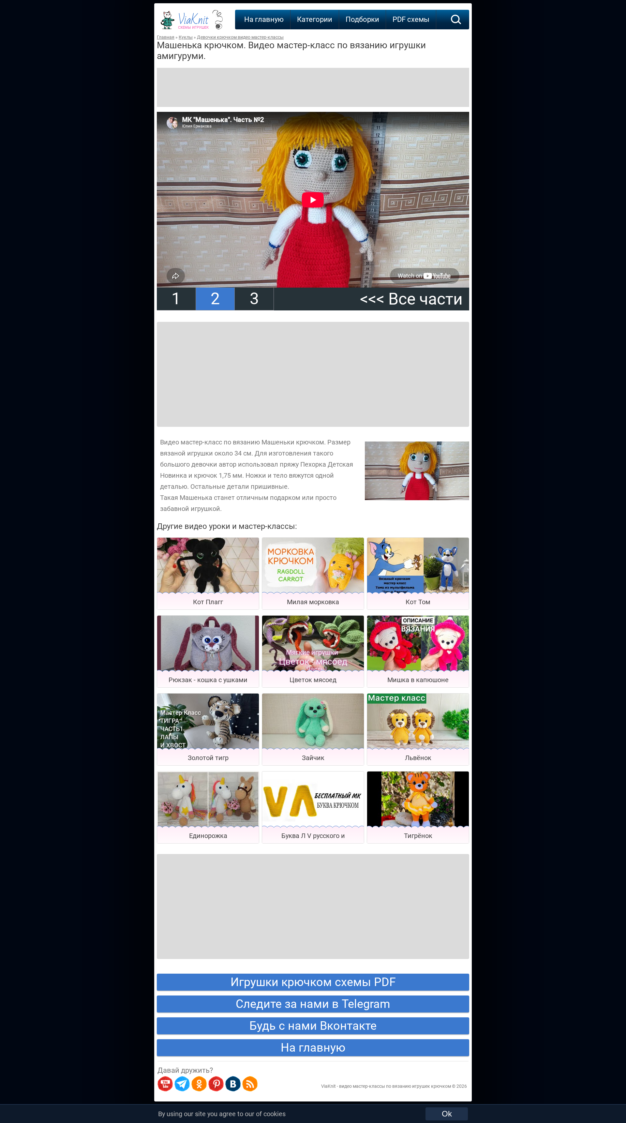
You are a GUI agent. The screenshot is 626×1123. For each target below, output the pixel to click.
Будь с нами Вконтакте (313, 1026)
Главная (165, 37)
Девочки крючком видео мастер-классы (240, 37)
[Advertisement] (313, 87)
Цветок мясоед (313, 680)
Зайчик (313, 758)
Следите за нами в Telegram (313, 1004)
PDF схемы (411, 19)
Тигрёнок (418, 836)
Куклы (186, 37)
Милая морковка (313, 602)
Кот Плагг (208, 602)
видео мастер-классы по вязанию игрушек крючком (395, 1086)
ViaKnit (193, 23)
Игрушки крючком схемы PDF (313, 982)
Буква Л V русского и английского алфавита (313, 837)
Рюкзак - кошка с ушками (208, 680)
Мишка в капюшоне (418, 680)
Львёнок (418, 758)
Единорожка (208, 836)
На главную (264, 19)
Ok (447, 1113)
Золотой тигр (208, 758)
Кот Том (418, 602)
